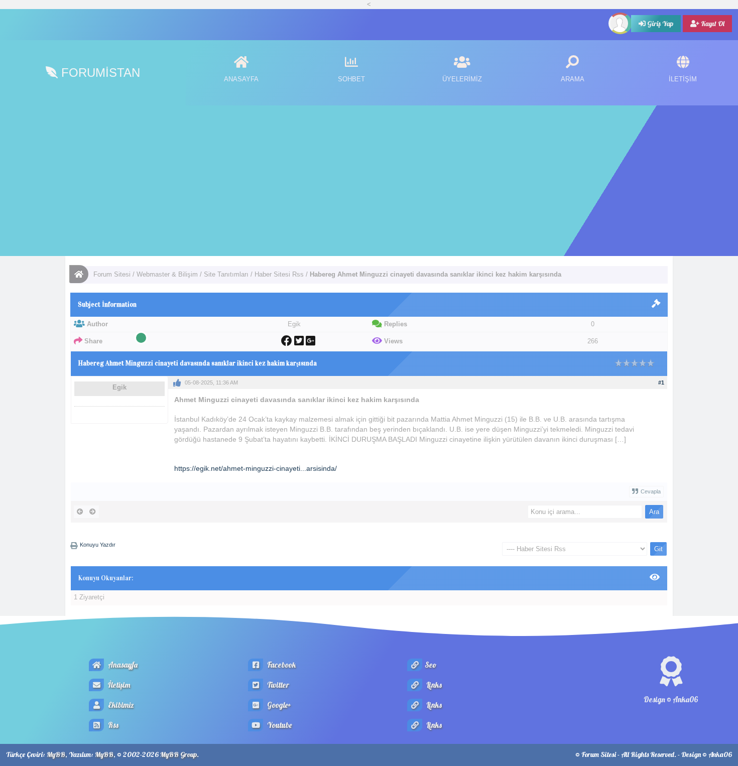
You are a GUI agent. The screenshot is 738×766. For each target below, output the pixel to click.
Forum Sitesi (112, 274)
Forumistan (99, 72)
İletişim (118, 685)
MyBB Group (178, 754)
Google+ (278, 705)
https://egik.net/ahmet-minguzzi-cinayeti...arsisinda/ (255, 468)
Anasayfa (122, 665)
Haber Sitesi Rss (279, 274)
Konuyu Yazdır (97, 545)
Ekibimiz (120, 705)
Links (433, 685)
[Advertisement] (369, 180)
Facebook (281, 665)
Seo (430, 665)
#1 (661, 382)
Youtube (279, 725)
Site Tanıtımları (226, 274)
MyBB (56, 754)
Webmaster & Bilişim (167, 274)
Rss (112, 725)
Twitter (277, 685)
